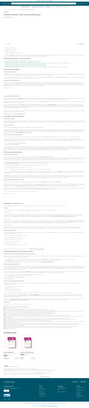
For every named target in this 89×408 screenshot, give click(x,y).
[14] (58, 220)
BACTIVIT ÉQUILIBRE (35, 294)
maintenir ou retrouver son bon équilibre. (37, 248)
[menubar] (44, 7)
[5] (28, 127)
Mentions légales (50, 406)
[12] (31, 175)
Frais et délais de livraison (62, 387)
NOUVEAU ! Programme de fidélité (38, 6)
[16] (4, 324)
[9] (71, 140)
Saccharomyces (20, 132)
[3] (21, 102)
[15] (41, 228)
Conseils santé (58, 6)
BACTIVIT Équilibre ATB (9, 352)
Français (5, 399)
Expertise (78, 388)
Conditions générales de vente (62, 392)
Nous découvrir (65, 6)
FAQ (58, 390)
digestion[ (20, 98)
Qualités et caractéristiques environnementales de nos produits (80, 395)
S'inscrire (6, 390)
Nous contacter (41, 391)
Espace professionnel (42, 388)
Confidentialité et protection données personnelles (42, 393)
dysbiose (60, 171)
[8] (30, 132)
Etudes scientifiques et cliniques (80, 391)
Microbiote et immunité (21, 113)
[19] (40, 272)
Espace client (41, 387)
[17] (4, 326)
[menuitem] (25, 6)
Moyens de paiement (61, 388)
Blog (40, 390)
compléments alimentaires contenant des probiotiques (19, 299)
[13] (66, 177)
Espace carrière (79, 392)
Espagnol (9, 399)
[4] (12, 121)
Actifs (53, 6)
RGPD (45, 406)
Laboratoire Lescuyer (80, 387)
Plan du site (56, 406)
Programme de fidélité (43, 396)
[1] (39, 74)
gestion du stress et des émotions (47, 261)
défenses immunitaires (51, 104)
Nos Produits (48, 6)
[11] (43, 148)
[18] (4, 327)
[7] (4, 313)
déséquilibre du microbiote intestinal (12, 163)
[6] (4, 311)
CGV (42, 406)
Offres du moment (25, 6)
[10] (78, 147)
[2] (65, 77)
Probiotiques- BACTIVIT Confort (26, 352)
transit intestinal (28, 271)
